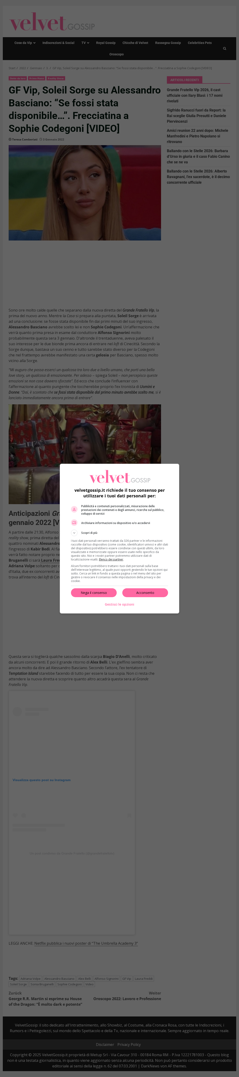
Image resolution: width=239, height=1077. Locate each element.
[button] (119, 533)
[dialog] (119, 539)
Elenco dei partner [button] (111, 559)
